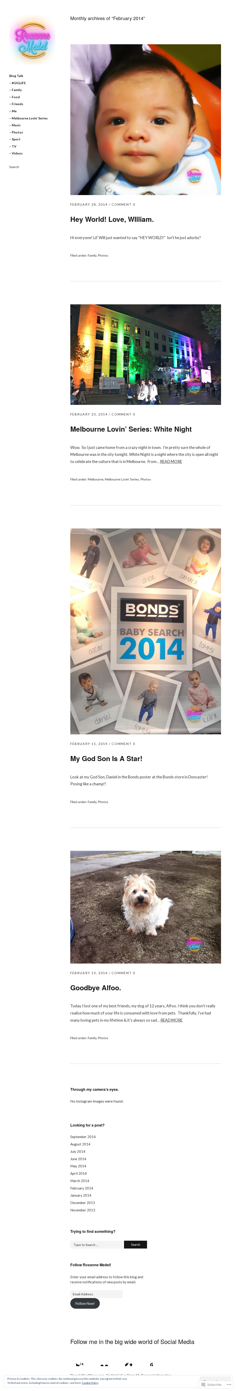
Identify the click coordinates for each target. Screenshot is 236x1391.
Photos (103, 255)
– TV (12, 146)
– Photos (16, 132)
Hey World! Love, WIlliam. (112, 219)
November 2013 (82, 1210)
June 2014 (78, 1159)
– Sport (15, 139)
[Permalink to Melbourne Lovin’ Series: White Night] (145, 403)
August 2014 (80, 1144)
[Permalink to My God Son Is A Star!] (145, 733)
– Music (15, 125)
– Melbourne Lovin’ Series (28, 118)
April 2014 (78, 1173)
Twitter (74, 1360)
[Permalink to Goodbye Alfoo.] (145, 962)
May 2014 (78, 1166)
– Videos (16, 153)
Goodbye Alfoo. (95, 987)
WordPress (147, 1360)
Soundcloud (135, 1360)
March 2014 (79, 1181)
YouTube (98, 1360)
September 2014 (83, 1137)
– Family (15, 90)
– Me (13, 111)
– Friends (16, 104)
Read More (171, 461)
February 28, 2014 (89, 204)
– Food (14, 97)
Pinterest (122, 1360)
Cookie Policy (90, 1383)
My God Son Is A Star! (106, 758)
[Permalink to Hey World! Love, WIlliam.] (145, 193)
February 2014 (81, 1188)
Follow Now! (85, 1303)
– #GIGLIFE (17, 83)
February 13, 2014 (89, 973)
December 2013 (82, 1203)
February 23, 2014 (89, 414)
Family (92, 255)
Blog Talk (16, 76)
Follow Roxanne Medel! (90, 1264)
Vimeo (110, 1360)
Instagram (86, 1360)
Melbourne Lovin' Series (122, 479)
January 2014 (80, 1195)
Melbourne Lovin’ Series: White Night (131, 429)
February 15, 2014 (89, 744)
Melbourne (95, 479)
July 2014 (77, 1151)
